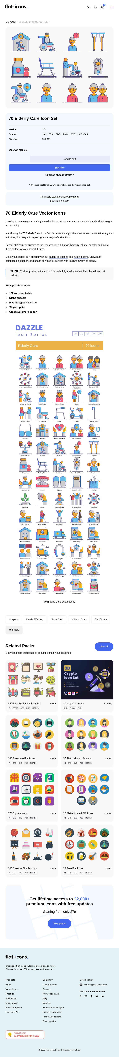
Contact (46, 989)
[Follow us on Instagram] (86, 996)
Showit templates (14, 1007)
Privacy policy (49, 1021)
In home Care (78, 619)
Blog (45, 998)
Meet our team (50, 984)
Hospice (13, 619)
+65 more (14, 629)
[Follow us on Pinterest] (80, 996)
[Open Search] (89, 7)
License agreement (52, 1012)
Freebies (10, 993)
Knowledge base (51, 993)
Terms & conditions (52, 1016)
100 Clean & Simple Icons (22, 868)
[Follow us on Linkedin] (103, 996)
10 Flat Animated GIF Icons (78, 813)
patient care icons (58, 257)
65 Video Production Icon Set (24, 703)
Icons (8, 984)
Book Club (57, 619)
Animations (11, 998)
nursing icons (81, 257)
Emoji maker (12, 1003)
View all (104, 646)
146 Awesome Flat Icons (21, 758)
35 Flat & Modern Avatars (77, 758)
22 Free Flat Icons (73, 868)
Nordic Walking (34, 619)
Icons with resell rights (53, 1007)
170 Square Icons (17, 813)
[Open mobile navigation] (112, 7)
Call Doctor (101, 619)
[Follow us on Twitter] (97, 996)
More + (35, 708)
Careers (47, 1003)
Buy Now (60, 167)
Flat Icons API (12, 1012)
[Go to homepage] (16, 6)
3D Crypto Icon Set (73, 703)
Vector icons (12, 989)
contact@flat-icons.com (95, 984)
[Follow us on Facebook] (91, 996)
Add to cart (70, 159)
